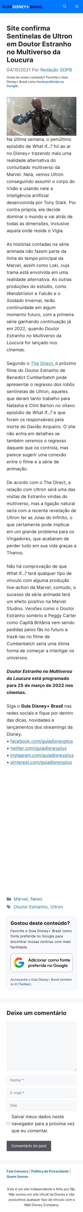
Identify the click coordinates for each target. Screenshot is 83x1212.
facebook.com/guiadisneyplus (41, 741)
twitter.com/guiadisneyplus (38, 748)
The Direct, (43, 363)
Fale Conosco (17, 1171)
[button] (65, 6)
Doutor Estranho (31, 906)
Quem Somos (17, 1176)
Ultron (56, 906)
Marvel (21, 899)
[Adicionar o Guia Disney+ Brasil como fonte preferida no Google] (41, 962)
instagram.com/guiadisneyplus (42, 755)
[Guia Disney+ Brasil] (28, 6)
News (36, 899)
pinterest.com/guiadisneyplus (41, 762)
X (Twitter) (23, 984)
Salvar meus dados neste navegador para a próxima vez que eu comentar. (43, 1123)
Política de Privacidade (50, 1171)
